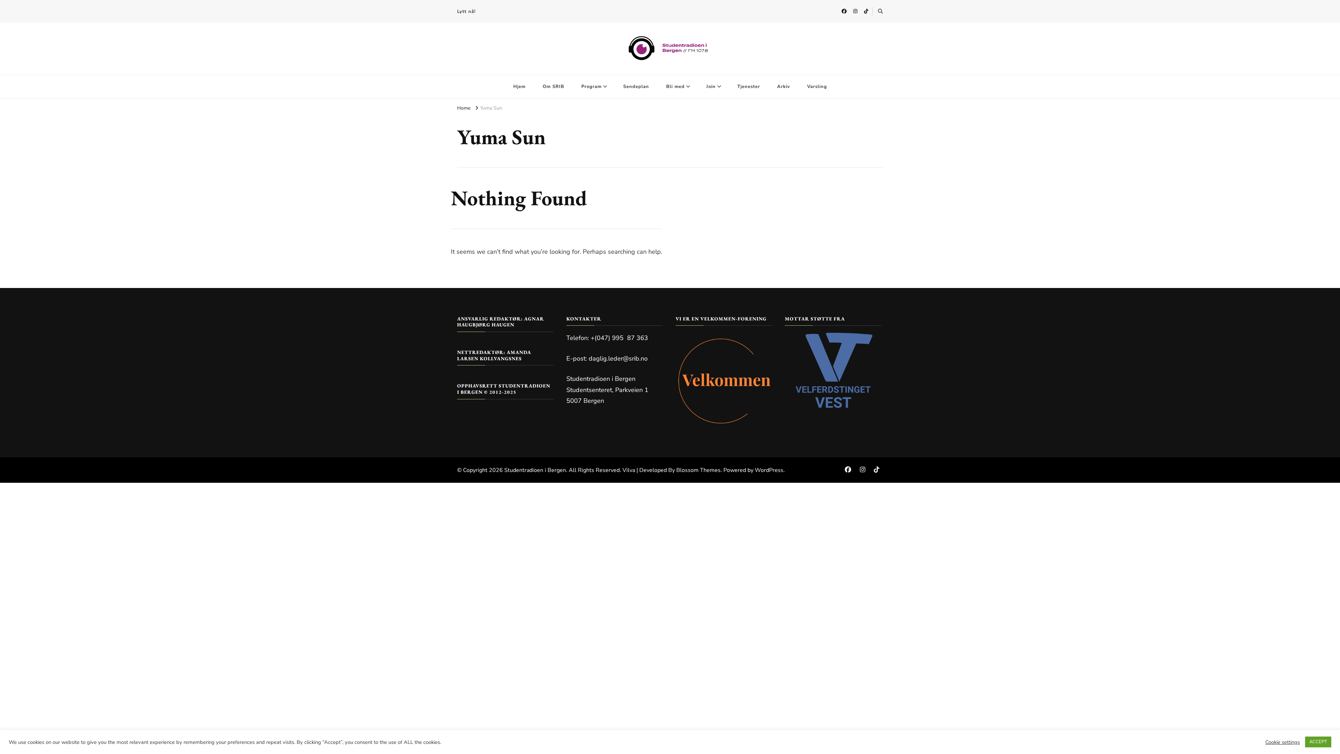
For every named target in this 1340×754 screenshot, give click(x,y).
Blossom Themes (698, 470)
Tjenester (748, 86)
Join (711, 86)
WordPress (769, 470)
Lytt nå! (466, 11)
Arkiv (783, 86)
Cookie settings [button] (1282, 742)
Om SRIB (553, 86)
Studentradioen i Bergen (535, 470)
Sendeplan (636, 86)
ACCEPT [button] (1318, 742)
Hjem (519, 86)
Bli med (675, 86)
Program (591, 86)
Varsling (817, 86)
